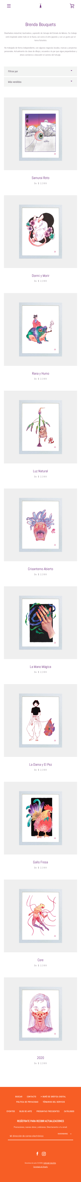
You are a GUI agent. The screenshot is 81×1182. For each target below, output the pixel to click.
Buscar (18, 1097)
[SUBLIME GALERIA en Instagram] (44, 1153)
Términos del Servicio (54, 1102)
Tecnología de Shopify (40, 1167)
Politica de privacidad (27, 1102)
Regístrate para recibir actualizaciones (40, 1121)
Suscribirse (63, 1134)
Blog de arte (25, 1111)
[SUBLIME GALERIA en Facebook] (37, 1153)
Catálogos (69, 1111)
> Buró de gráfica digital (53, 1097)
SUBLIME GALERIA (49, 1163)
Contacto (31, 1097)
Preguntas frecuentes (48, 1111)
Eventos (11, 1111)
